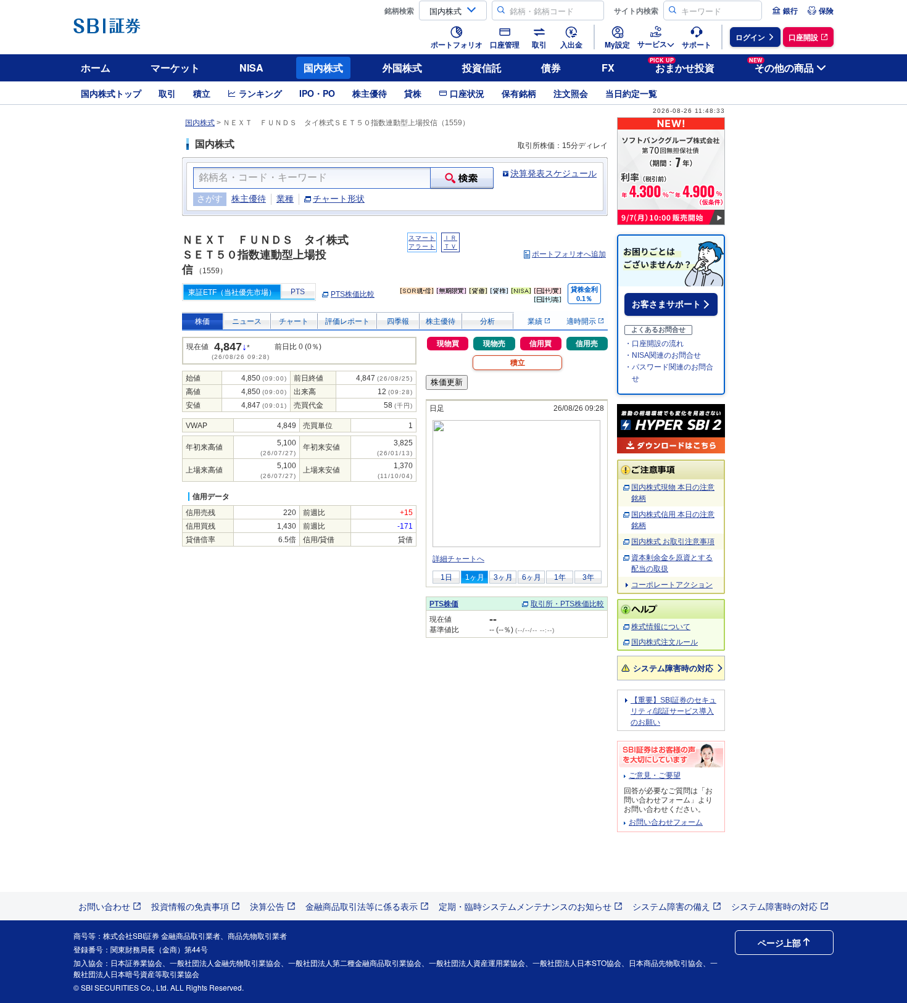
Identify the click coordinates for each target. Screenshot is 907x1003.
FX (608, 67)
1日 (446, 577)
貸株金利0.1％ (584, 294)
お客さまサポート (666, 304)
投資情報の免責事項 (190, 906)
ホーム (95, 67)
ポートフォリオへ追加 (569, 254)
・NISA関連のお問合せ (662, 355)
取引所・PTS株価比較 (567, 604)
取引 (167, 93)
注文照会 (570, 93)
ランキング (260, 93)
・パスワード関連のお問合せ (668, 373)
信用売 (587, 343)
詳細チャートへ (458, 559)
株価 (202, 321)
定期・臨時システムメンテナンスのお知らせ (525, 906)
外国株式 (402, 67)
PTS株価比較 (353, 294)
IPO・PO (317, 93)
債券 (551, 67)
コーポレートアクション (672, 584)
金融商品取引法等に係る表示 (361, 906)
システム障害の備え (671, 906)
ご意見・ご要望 (655, 775)
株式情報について (660, 626)
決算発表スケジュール (553, 173)
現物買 (448, 343)
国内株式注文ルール (664, 642)
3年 (588, 577)
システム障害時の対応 (673, 668)
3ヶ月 (503, 577)
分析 (487, 321)
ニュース (247, 321)
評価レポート (347, 321)
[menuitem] (785, 10)
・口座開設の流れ (654, 343)
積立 (201, 93)
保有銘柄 (519, 93)
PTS (298, 291)
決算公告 (267, 906)
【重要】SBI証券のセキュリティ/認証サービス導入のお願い (673, 711)
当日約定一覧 (631, 93)
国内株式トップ (111, 93)
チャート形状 (339, 199)
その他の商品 (781, 66)
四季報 (398, 321)
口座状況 (467, 93)
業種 (285, 199)
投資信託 (482, 67)
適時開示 (582, 321)
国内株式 (323, 67)
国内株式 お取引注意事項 (672, 541)
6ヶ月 (531, 577)
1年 (560, 577)
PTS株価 (443, 604)
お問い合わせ (104, 906)
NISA (251, 67)
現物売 (494, 343)
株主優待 (369, 93)
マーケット (175, 67)
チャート (294, 321)
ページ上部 (779, 942)
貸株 (412, 93)
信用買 (540, 343)
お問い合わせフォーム (666, 822)
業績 (536, 321)
